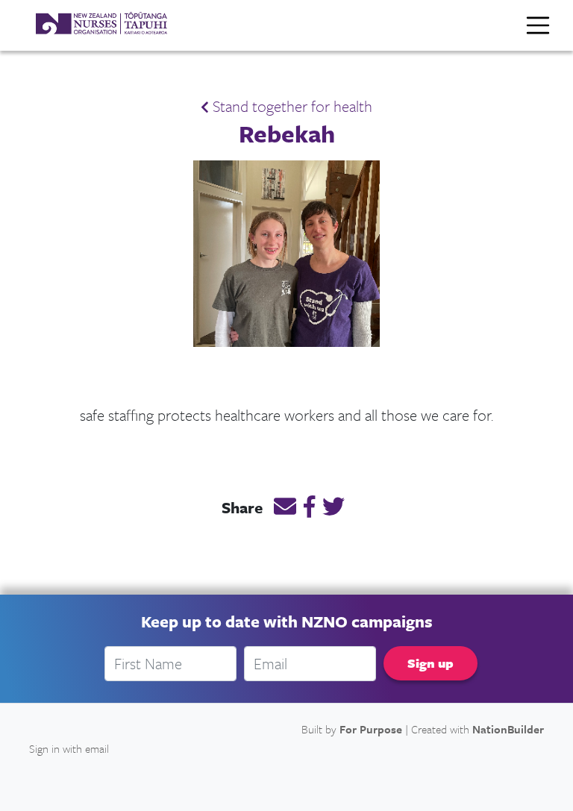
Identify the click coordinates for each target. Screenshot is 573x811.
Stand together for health (290, 106)
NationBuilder (508, 729)
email (97, 748)
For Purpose (370, 729)
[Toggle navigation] (538, 25)
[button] (285, 509)
